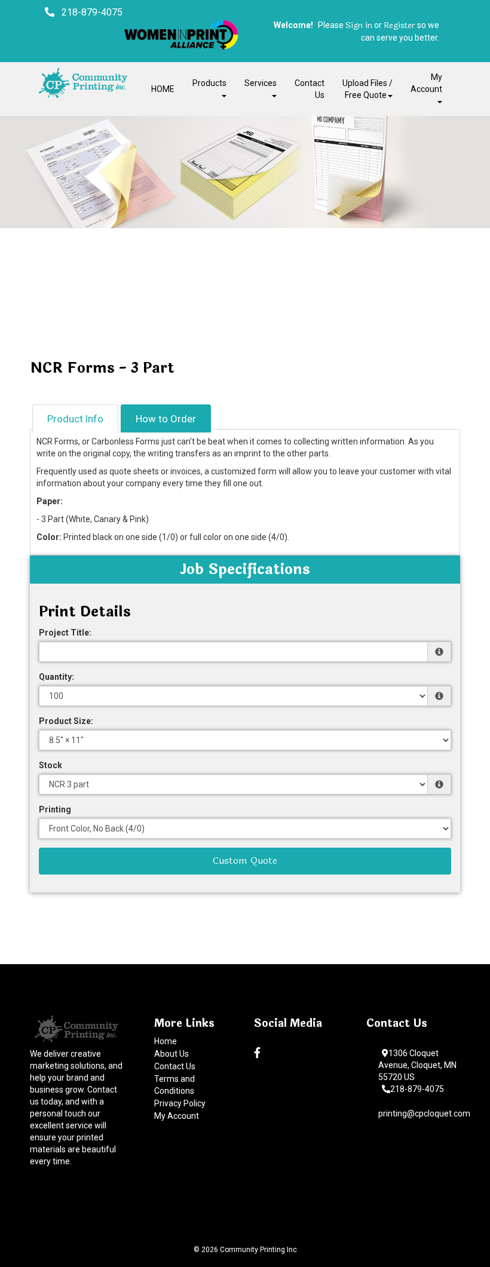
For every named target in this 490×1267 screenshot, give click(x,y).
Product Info (75, 419)
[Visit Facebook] (259, 1053)
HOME (162, 89)
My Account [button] (426, 83)
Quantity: (56, 677)
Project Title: (65, 632)
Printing (55, 809)
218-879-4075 (417, 1089)
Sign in (358, 26)
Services (260, 83)
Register (399, 26)
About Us (171, 1054)
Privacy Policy (180, 1103)
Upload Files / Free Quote (367, 89)
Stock (50, 765)
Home (165, 1041)
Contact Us (309, 89)
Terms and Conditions (174, 1085)
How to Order (166, 419)
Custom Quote (245, 860)
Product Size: (66, 721)
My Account (176, 1116)
